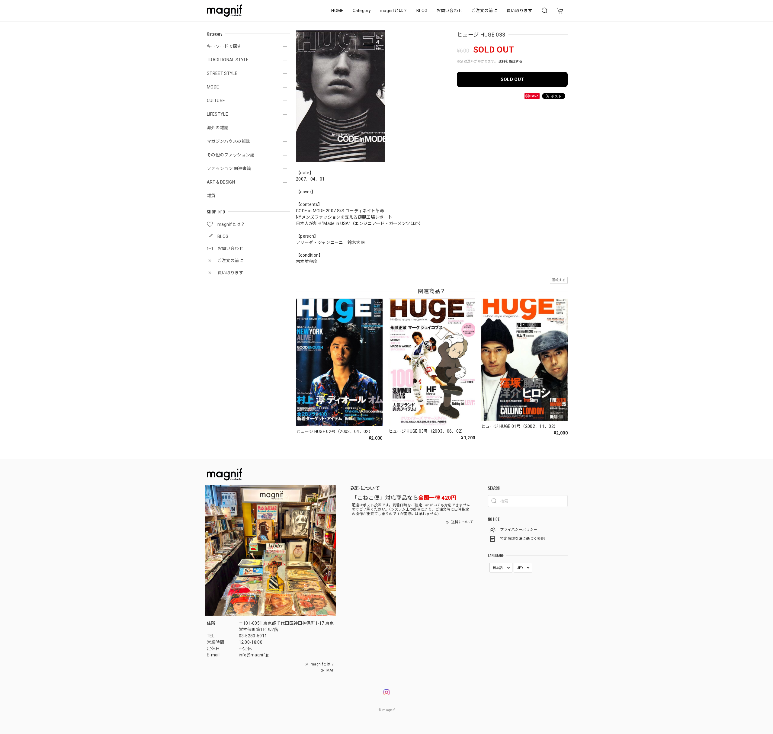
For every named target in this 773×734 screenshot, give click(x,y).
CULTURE (216, 100)
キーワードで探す (224, 46)
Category (362, 10)
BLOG (421, 10)
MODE (213, 87)
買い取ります (519, 10)
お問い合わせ (449, 10)
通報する (559, 280)
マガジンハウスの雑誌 (228, 141)
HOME (337, 10)
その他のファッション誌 (231, 154)
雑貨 (211, 195)
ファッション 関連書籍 (229, 168)
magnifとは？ (393, 10)
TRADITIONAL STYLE (228, 59)
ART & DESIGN (221, 182)
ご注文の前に (484, 10)
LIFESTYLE (217, 114)
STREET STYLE (222, 73)
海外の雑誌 (218, 127)
